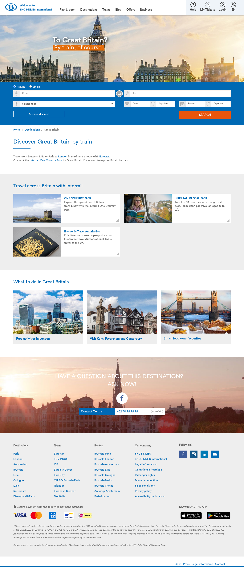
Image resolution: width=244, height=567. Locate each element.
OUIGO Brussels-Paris (67, 480)
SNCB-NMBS (143, 453)
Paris (16, 453)
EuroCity (59, 475)
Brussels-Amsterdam (106, 464)
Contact (220, 564)
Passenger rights (145, 475)
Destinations (32, 129)
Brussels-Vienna (103, 485)
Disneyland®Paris (24, 496)
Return (20, 87)
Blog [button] (118, 9)
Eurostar (104, 156)
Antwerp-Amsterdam (107, 491)
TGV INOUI (60, 459)
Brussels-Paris (102, 453)
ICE (56, 464)
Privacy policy (143, 491)
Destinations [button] (88, 9)
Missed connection (146, 480)
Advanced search (39, 114)
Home (17, 129)
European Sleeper (64, 491)
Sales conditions (145, 485)
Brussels (18, 469)
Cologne (18, 480)
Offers (130, 9)
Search (205, 114)
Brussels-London (104, 459)
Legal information (146, 464)
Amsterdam (20, 464)
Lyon (16, 485)
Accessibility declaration (150, 496)
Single (36, 87)
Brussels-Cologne (105, 475)
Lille (16, 475)
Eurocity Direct (63, 469)
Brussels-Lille (102, 469)
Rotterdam (19, 491)
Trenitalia (59, 496)
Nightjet (59, 485)
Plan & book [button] (67, 9)
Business (146, 9)
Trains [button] (106, 9)
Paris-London (102, 496)
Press (186, 564)
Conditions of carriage (148, 469)
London (62, 156)
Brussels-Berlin (103, 480)
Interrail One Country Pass (46, 160)
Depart (136, 103)
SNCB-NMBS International (151, 459)
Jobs (179, 564)
